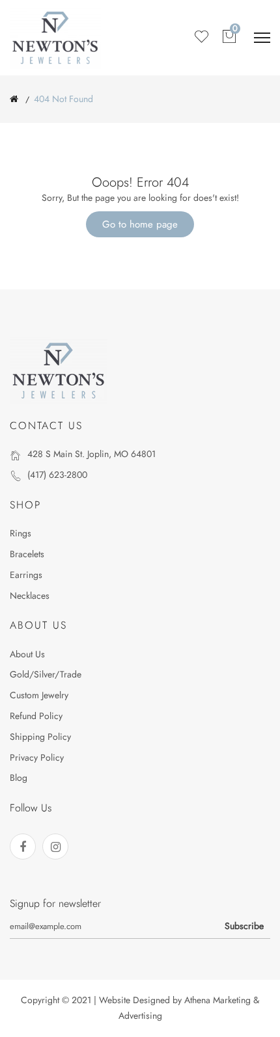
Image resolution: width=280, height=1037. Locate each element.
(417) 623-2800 (57, 474)
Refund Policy (36, 715)
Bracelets (27, 553)
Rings (20, 533)
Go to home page (140, 224)
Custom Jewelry (39, 695)
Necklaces (29, 595)
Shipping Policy (40, 736)
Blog (18, 777)
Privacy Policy (37, 757)
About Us (27, 654)
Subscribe (244, 925)
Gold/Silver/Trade (45, 674)
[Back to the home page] (14, 98)
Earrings (26, 574)
